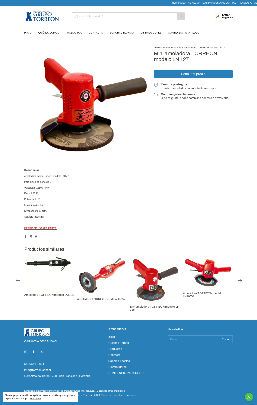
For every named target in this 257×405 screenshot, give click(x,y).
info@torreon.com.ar (37, 369)
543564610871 (34, 363)
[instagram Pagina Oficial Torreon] (25, 351)
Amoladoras (169, 47)
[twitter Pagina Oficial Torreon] (41, 351)
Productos (74, 32)
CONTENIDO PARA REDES (183, 32)
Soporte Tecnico (122, 32)
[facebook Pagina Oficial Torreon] (33, 351)
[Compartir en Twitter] (31, 236)
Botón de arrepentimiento (111, 391)
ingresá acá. (88, 391)
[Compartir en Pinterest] (35, 236)
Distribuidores (151, 32)
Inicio (28, 32)
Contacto (96, 32)
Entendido (35, 398)
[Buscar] (181, 16)
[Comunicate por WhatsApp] (249, 397)
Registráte (227, 17)
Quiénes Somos (48, 32)
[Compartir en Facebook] (26, 236)
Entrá (225, 15)
